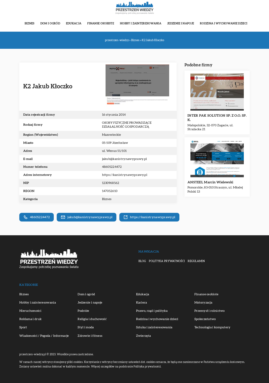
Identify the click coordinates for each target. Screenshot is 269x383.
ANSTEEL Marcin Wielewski (210, 182)
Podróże (83, 310)
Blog (142, 261)
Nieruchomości (30, 310)
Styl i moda (86, 327)
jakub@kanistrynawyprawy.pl (124, 159)
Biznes (29, 23)
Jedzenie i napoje (180, 23)
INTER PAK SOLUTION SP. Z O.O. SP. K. (216, 118)
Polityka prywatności (167, 261)
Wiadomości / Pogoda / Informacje (44, 335)
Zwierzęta (143, 335)
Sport (23, 327)
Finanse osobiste (100, 23)
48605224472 (112, 166)
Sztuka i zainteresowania (154, 327)
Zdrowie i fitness (90, 335)
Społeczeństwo (205, 319)
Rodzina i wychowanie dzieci (223, 23)
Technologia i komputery (212, 327)
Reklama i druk (30, 319)
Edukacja (73, 23)
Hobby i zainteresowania (140, 23)
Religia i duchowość (92, 319)
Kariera (141, 302)
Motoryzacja (203, 302)
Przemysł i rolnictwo (209, 310)
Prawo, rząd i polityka (152, 310)
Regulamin (196, 261)
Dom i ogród (50, 23)
